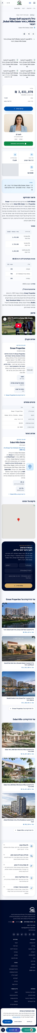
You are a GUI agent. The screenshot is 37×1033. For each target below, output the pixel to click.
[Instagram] (33, 934)
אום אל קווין (14, 958)
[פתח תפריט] (34, 3)
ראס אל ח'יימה (14, 949)
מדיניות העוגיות (16, 1017)
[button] (18, 519)
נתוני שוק (32, 967)
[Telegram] (13, 934)
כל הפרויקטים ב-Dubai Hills (25, 830)
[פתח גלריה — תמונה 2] (27, 64)
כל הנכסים (32, 943)
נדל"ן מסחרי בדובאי (30, 998)
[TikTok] (21, 934)
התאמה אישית (18, 1022)
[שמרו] (33, 34)
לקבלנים (15, 978)
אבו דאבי (15, 946)
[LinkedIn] (17, 934)
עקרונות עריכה (14, 1004)
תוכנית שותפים (14, 972)
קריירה (16, 981)
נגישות (16, 1001)
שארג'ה (16, 952)
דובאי (23, 8)
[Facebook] (29, 934)
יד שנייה (33, 952)
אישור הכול (7, 1022)
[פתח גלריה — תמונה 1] (18, 48)
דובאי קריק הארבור (30, 992)
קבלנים (33, 946)
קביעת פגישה (32, 930)
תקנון (16, 992)
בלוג (34, 958)
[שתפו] (29, 34)
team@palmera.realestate (28, 928)
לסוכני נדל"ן (14, 975)
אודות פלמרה (14, 966)
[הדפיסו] (24, 34)
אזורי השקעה (31, 949)
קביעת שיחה (19, 109)
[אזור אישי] (2, 3)
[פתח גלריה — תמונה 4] (27, 75)
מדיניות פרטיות (14, 995)
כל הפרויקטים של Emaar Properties (22, 709)
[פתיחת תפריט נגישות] (3, 1030)
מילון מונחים (32, 955)
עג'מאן (16, 955)
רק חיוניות (29, 1022)
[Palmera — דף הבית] (19, 3)
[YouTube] (25, 934)
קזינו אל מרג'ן (31, 995)
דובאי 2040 (32, 970)
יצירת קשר (15, 984)
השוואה (33, 964)
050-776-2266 (31, 925)
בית (34, 8)
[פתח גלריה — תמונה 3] (10, 64)
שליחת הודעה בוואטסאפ (17, 144)
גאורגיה (10, 922)
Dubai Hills (17, 8)
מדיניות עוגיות (14, 998)
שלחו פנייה (19, 586)
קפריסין (18, 922)
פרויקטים (29, 8)
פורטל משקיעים (13, 969)
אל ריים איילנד (31, 1001)
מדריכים (33, 961)
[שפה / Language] (30, 3)
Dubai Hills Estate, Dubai (26, 28)
